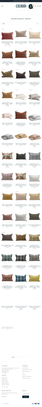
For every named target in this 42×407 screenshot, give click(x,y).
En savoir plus (4, 396)
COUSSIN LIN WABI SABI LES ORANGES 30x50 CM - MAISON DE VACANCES (7, 164)
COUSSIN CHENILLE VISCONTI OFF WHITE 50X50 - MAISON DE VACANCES (21, 225)
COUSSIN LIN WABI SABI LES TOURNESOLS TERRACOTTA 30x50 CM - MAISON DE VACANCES (21, 327)
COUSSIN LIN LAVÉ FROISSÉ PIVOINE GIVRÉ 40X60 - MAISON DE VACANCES (21, 307)
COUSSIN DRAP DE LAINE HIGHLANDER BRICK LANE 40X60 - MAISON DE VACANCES (7, 287)
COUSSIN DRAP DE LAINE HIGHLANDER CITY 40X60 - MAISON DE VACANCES (34, 164)
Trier (38, 23)
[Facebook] (2, 387)
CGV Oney (24, 374)
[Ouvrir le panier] (39, 6)
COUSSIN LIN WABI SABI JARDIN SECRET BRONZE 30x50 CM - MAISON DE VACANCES (7, 83)
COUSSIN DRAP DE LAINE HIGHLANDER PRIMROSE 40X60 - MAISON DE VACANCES (7, 185)
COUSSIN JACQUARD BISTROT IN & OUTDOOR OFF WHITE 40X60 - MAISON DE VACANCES (34, 185)
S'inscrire (26, 396)
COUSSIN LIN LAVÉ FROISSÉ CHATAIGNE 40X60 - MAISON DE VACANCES (7, 63)
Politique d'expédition (26, 371)
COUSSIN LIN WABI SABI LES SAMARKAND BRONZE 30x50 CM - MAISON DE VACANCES (34, 83)
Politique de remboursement (27, 369)
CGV (23, 373)
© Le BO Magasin (6, 403)
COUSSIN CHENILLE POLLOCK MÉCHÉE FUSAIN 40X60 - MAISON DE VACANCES (21, 164)
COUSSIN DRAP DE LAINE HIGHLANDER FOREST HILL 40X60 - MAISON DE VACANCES (7, 266)
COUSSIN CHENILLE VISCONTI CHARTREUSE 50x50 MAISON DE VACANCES (34, 348)
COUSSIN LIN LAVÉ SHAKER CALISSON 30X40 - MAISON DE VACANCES (35, 144)
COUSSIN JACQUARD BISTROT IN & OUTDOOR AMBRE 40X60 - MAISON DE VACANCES (21, 205)
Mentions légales (25, 367)
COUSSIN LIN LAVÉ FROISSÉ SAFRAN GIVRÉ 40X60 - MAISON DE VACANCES (35, 307)
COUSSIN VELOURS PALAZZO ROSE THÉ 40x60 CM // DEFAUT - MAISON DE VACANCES (7, 42)
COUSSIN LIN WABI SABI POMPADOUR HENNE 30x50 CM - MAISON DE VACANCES (21, 124)
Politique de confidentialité (26, 376)
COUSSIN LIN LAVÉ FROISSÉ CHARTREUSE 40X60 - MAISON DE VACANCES (34, 287)
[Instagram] (4, 387)
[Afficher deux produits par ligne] (2, 23)
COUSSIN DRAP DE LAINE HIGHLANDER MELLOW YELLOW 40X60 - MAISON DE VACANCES (34, 246)
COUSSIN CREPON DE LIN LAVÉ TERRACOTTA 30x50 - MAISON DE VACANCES (7, 103)
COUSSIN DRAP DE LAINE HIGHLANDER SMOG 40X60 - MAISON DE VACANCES (35, 266)
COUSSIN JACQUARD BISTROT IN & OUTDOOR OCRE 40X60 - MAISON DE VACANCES (35, 205)
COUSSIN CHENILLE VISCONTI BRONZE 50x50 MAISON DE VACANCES (21, 348)
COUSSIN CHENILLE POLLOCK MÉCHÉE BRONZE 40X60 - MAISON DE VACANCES (21, 246)
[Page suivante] (29, 356)
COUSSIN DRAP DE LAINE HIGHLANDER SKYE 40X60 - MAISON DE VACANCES (21, 287)
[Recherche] (37, 6)
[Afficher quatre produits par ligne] (3, 23)
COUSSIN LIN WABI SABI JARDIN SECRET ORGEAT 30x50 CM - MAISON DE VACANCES (34, 63)
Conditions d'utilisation (26, 378)
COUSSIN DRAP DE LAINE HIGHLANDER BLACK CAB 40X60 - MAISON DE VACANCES (21, 266)
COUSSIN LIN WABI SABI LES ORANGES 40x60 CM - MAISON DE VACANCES (21, 185)
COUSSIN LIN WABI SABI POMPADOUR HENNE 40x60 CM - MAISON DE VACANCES (21, 63)
